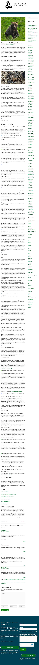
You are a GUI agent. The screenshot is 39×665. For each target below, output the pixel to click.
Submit (22, 649)
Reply (24, 541)
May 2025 (30, 69)
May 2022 (30, 126)
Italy (29, 255)
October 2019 (30, 176)
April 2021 (30, 147)
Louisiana (30, 258)
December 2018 (31, 192)
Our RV (29, 278)
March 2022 (30, 130)
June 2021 (30, 144)
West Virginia (30, 302)
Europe (29, 247)
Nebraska (30, 266)
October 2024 (30, 80)
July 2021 (30, 142)
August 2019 (30, 179)
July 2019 (30, 180)
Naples (29, 264)
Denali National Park (4, 491)
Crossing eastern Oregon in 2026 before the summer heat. (32, 37)
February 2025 (31, 74)
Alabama (30, 221)
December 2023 (31, 96)
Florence (30, 248)
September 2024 (31, 82)
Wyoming (30, 304)
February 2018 (30, 207)
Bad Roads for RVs (31, 229)
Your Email (22, 627)
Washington (30, 299)
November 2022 (31, 117)
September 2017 (31, 212)
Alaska (13, 44)
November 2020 (31, 155)
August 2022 (30, 122)
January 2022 (30, 133)
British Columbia (31, 232)
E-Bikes (29, 242)
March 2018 (30, 206)
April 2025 (30, 71)
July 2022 (30, 123)
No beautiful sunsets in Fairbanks (16, 391)
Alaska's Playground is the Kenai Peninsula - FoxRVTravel (15, 579)
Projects (29, 282)
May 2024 (30, 88)
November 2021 (31, 136)
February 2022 (31, 131)
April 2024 (30, 90)
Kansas (29, 256)
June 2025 (30, 68)
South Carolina (31, 288)
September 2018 (31, 196)
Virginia (29, 296)
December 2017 (31, 211)
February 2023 (31, 112)
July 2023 (30, 104)
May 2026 (30, 52)
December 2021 (31, 134)
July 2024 (30, 85)
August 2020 (30, 160)
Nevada (29, 267)
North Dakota (30, 272)
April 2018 (30, 204)
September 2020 (31, 158)
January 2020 (30, 171)
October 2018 (30, 195)
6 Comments (3, 44)
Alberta (29, 224)
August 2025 (30, 66)
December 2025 (31, 60)
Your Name (22, 623)
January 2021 (30, 152)
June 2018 (30, 201)
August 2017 (30, 214)
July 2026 (30, 49)
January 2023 (30, 114)
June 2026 (30, 50)
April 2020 (30, 166)
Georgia (29, 251)
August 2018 (30, 198)
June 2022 (30, 125)
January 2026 (30, 58)
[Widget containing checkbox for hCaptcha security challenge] (27, 645)
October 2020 (30, 157)
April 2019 (30, 185)
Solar (29, 286)
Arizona (29, 226)
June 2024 (30, 87)
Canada (29, 237)
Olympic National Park (32, 275)
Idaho (29, 253)
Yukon (29, 307)
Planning (30, 280)
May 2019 (30, 184)
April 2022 (30, 128)
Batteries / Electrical (32, 231)
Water (29, 301)
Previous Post (4, 521)
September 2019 (31, 177)
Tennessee (30, 291)
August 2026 (30, 47)
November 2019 (31, 174)
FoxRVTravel (19, 3)
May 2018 (30, 203)
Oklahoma (30, 274)
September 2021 (31, 139)
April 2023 (30, 109)
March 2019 (30, 187)
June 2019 (30, 182)
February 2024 (31, 93)
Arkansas (30, 228)
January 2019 (30, 190)
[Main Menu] (19, 11)
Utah (29, 294)
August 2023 (30, 103)
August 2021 (30, 141)
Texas (29, 293)
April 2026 (30, 53)
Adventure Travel (31, 220)
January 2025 (30, 76)
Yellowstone (30, 305)
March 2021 (30, 149)
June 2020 (30, 163)
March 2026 (30, 55)
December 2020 (31, 153)
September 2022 (31, 120)
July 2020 (30, 161)
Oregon (29, 277)
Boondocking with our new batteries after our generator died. (32, 25)
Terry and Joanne (4, 567)
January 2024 (30, 95)
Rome (29, 283)
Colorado (30, 239)
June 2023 (30, 106)
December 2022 (31, 115)
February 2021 (30, 150)
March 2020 (30, 168)
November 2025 (31, 61)
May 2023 (30, 107)
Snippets (29, 285)
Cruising (29, 240)
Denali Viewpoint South (5, 501)
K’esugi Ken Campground (5, 499)
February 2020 (31, 169)
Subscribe (10, 474)
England (29, 245)
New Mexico (30, 269)
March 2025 (30, 72)
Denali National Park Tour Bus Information (8, 494)
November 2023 (31, 98)
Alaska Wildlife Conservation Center (7, 496)
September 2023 (31, 101)
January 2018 (30, 209)
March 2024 (30, 91)
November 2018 (31, 193)
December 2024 (31, 77)
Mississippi (30, 261)
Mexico (29, 259)
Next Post (23, 521)
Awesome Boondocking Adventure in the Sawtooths (32, 30)
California (30, 234)
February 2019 (30, 188)
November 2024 (31, 79)
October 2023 (30, 99)
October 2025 (30, 63)
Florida (29, 250)
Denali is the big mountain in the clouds (15, 417)
